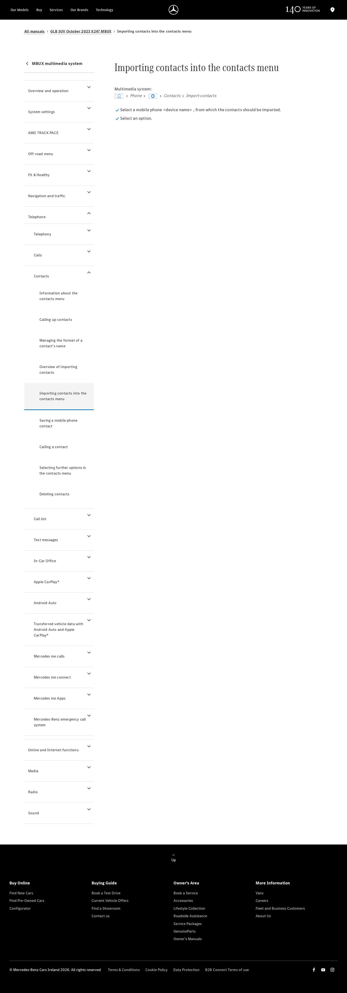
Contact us (101, 915)
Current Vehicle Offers (110, 900)
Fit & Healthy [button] (39, 174)
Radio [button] (33, 791)
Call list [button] (40, 518)
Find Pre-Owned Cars (26, 900)
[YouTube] (323, 970)
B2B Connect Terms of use (227, 969)
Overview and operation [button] (48, 90)
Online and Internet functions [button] (53, 749)
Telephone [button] (37, 216)
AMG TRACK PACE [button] (43, 132)
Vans (259, 893)
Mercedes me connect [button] (52, 677)
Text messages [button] (46, 539)
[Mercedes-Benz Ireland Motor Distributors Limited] (173, 10)
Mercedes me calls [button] (49, 656)
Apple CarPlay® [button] (46, 581)
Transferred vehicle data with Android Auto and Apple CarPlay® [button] (58, 629)
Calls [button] (38, 255)
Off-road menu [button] (40, 153)
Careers (262, 900)
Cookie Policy (156, 969)
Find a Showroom (106, 908)
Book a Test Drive (106, 893)
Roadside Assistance (190, 915)
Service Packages (188, 923)
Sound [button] (33, 813)
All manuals (34, 31)
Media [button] (33, 770)
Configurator (20, 908)
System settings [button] (41, 111)
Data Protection (186, 969)
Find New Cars (21, 893)
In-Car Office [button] (45, 560)
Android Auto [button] (45, 602)
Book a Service (186, 893)
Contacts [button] (41, 276)
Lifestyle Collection (189, 908)
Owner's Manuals (188, 938)
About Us (263, 915)
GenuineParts (184, 931)
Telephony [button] (42, 234)
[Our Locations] (332, 10)
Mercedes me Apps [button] (49, 698)
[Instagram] (332, 970)
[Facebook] (314, 970)
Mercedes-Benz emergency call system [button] (60, 722)
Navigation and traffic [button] (46, 195)
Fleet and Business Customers (280, 908)
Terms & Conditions (124, 969)
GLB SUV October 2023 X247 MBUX (80, 31)
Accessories (183, 900)
